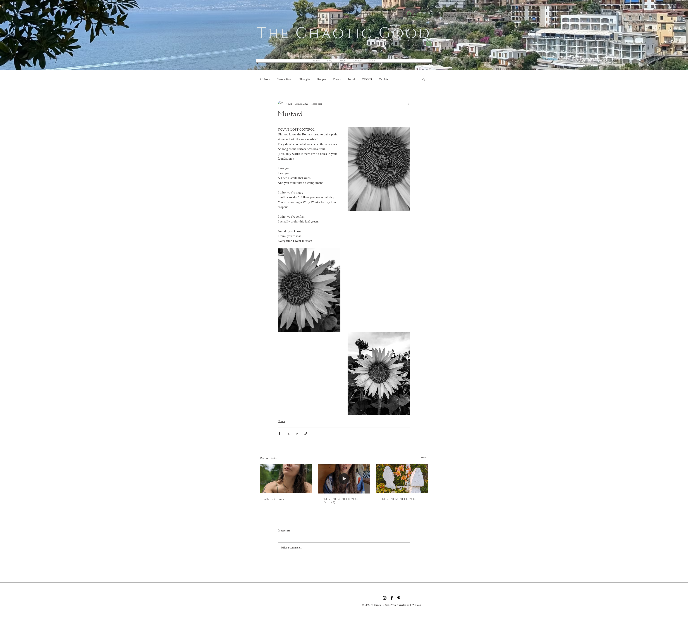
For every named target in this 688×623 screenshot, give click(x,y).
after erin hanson (275, 499)
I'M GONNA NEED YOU (398, 499)
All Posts (265, 79)
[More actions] (408, 104)
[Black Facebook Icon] (391, 598)
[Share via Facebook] (279, 433)
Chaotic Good (284, 79)
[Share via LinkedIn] (297, 433)
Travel (351, 79)
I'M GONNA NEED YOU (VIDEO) (340, 501)
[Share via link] (305, 433)
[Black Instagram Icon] (384, 598)
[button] (429, 42)
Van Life (383, 79)
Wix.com (417, 605)
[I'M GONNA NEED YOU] (402, 478)
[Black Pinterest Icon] (398, 598)
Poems (337, 79)
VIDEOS (367, 79)
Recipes (321, 79)
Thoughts (305, 79)
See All (424, 457)
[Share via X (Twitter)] (288, 433)
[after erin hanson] (286, 478)
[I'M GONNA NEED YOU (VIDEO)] (344, 478)
